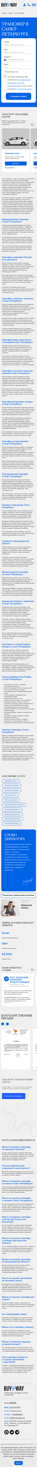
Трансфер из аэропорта (12, 785)
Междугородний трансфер (12, 814)
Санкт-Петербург (19, 13)
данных (29, 89)
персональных (21, 89)
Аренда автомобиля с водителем (14, 804)
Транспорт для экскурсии (12, 809)
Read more (7, 1002)
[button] (16, 164)
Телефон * (7, 57)
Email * (6, 64)
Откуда (6, 42)
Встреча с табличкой (11, 800)
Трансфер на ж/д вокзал (12, 790)
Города (10, 13)
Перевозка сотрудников (12, 823)
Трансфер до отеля (10, 795)
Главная (4, 13)
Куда (5, 49)
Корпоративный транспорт (12, 818)
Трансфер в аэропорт (11, 781)
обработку (12, 89)
